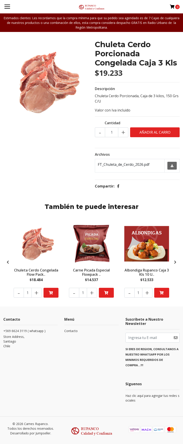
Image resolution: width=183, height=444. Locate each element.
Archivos (102, 154)
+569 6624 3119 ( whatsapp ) (24, 331)
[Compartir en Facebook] (118, 186)
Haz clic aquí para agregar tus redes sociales (152, 397)
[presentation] (7, 262)
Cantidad (112, 122)
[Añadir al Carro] (51, 293)
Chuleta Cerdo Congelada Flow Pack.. (36, 272)
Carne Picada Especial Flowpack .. (91, 272)
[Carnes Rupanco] (92, 6)
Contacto (71, 331)
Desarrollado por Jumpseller (30, 433)
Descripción (105, 88)
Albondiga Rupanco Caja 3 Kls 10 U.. (147, 272)
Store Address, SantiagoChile (14, 341)
